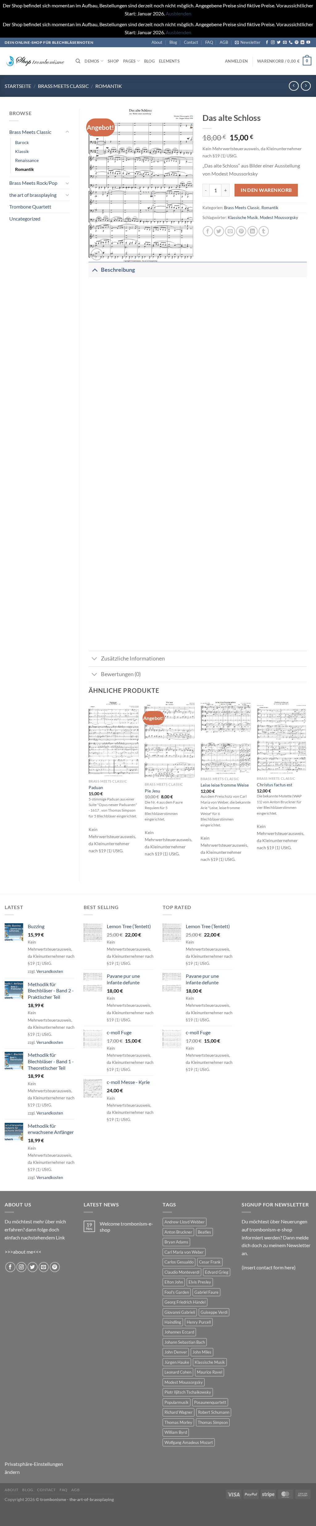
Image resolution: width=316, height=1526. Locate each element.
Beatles (204, 1232)
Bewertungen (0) (121, 674)
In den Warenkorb (266, 190)
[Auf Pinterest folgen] (296, 42)
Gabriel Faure (206, 1292)
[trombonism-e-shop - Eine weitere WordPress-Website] (35, 61)
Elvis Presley (200, 1282)
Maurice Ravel (209, 1372)
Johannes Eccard (179, 1332)
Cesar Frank (210, 1261)
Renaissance (27, 160)
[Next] (306, 786)
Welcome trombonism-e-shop (126, 1226)
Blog (173, 42)
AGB (224, 42)
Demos (92, 61)
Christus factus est (274, 784)
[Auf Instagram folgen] (273, 42)
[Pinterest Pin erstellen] (241, 231)
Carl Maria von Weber (184, 1252)
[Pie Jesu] (170, 740)
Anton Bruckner (178, 1232)
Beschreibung (118, 270)
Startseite (18, 86)
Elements (169, 61)
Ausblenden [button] (178, 13)
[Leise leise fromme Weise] (226, 737)
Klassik (22, 151)
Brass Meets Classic (63, 86)
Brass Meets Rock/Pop (33, 183)
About (157, 42)
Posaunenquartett (210, 1402)
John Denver (175, 1352)
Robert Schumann (213, 1412)
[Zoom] (97, 254)
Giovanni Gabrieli (179, 1312)
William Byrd (175, 1432)
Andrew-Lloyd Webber (184, 1221)
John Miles (202, 1352)
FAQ (209, 42)
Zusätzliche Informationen (133, 658)
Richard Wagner (178, 1412)
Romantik (108, 86)
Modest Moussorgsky (279, 217)
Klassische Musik (243, 217)
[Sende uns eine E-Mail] (285, 42)
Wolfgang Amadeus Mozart (188, 1442)
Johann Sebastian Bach (184, 1342)
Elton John (173, 1282)
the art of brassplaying (32, 195)
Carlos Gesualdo (178, 1261)
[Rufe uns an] (291, 42)
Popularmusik (176, 1402)
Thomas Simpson (213, 1422)
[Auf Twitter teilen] (219, 231)
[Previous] (89, 786)
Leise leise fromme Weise (225, 785)
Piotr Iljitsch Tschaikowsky (187, 1392)
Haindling (172, 1322)
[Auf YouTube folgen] (308, 42)
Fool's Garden (176, 1292)
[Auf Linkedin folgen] (302, 42)
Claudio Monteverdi (181, 1272)
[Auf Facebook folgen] (267, 42)
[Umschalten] (67, 132)
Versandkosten (49, 971)
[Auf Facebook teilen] (208, 231)
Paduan (96, 787)
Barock (22, 142)
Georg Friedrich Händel (185, 1302)
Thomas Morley (178, 1422)
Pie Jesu (152, 790)
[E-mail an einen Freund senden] (230, 231)
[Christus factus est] (282, 737)
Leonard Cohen (177, 1372)
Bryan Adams (176, 1241)
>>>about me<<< (23, 1252)
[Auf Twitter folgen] (279, 42)
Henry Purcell (199, 1322)
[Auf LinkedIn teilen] (252, 231)
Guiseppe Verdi (214, 1312)
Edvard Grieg (216, 1272)
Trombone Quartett (30, 206)
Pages (129, 61)
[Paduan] (114, 739)
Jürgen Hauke (176, 1362)
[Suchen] (78, 61)
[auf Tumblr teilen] (264, 231)
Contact (191, 42)
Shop (113, 61)
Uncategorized (24, 218)
